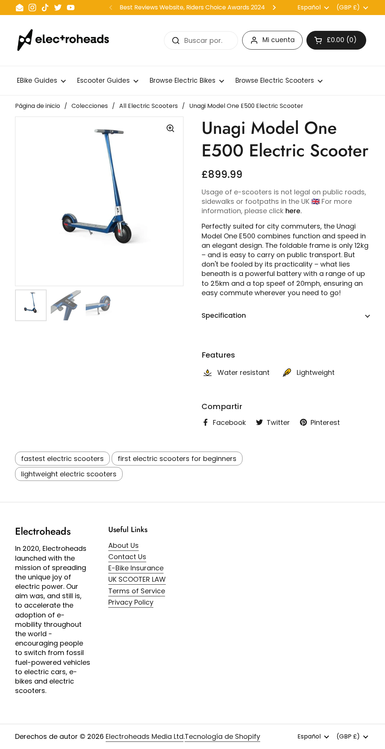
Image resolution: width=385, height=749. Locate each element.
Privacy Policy (130, 602)
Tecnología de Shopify (222, 736)
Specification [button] (224, 315)
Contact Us (127, 556)
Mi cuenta (278, 39)
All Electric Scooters (148, 106)
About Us (123, 545)
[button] (336, 40)
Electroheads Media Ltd (144, 736)
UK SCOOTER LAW (137, 579)
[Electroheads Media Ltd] (66, 40)
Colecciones (89, 106)
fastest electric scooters (62, 458)
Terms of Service (136, 591)
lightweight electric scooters (69, 474)
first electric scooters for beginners (177, 458)
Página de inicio (37, 106)
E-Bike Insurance (136, 568)
